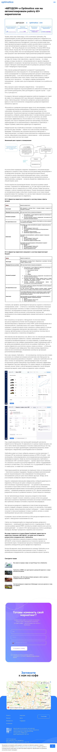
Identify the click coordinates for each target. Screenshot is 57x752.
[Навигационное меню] (54, 2)
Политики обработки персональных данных (25, 746)
